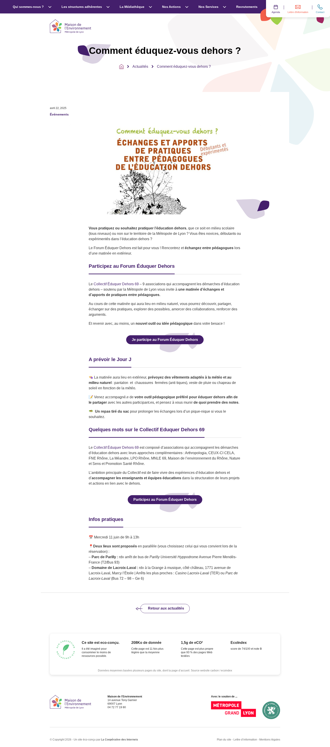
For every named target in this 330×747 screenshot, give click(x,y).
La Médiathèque (132, 7)
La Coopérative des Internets (119, 739)
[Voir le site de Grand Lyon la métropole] (233, 710)
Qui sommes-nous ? (28, 7)
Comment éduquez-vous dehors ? (184, 66)
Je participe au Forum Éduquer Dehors (165, 340)
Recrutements (246, 7)
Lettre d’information (245, 739)
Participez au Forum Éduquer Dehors (165, 499)
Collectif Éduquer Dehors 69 (116, 284)
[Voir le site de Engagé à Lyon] (271, 710)
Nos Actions (171, 7)
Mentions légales (269, 739)
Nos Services (208, 7)
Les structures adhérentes (82, 7)
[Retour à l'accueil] (121, 66)
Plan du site (224, 739)
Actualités (140, 66)
